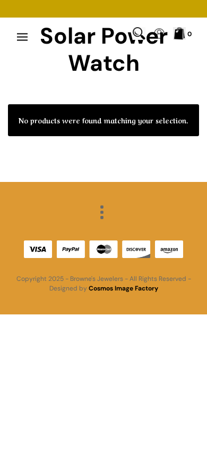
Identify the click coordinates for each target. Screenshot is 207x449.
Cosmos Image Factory (123, 288)
